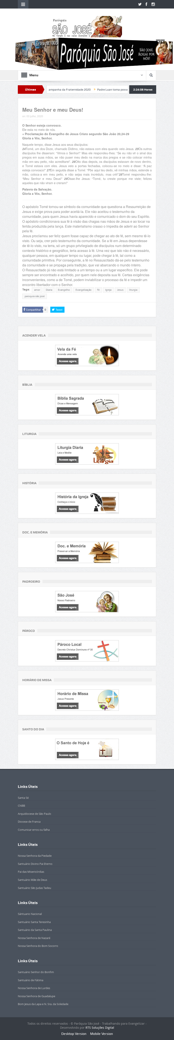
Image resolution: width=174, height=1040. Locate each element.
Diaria (49, 289)
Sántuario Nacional (30, 914)
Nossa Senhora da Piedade (35, 856)
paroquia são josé (35, 296)
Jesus (120, 289)
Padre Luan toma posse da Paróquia (97, 89)
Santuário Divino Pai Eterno (35, 864)
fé (98, 289)
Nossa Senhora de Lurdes (34, 988)
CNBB (21, 805)
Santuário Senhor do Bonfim (36, 972)
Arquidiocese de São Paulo (34, 814)
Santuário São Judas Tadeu (34, 888)
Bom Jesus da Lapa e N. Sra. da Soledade (43, 1004)
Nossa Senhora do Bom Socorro (38, 946)
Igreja (108, 289)
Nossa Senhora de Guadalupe (36, 996)
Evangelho (64, 289)
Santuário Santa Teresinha (34, 922)
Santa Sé (23, 798)
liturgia (133, 289)
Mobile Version (101, 1034)
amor (37, 289)
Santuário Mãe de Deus (32, 880)
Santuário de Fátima (30, 980)
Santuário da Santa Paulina (35, 930)
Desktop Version (73, 1034)
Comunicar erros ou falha (34, 830)
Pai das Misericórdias (31, 872)
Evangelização (83, 289)
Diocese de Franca (29, 821)
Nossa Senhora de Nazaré (34, 938)
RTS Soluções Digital (100, 1028)
